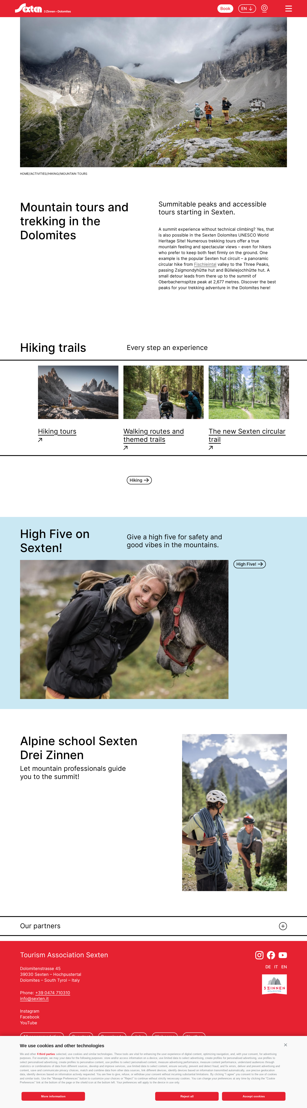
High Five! (246, 564)
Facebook (29, 1016)
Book (225, 8)
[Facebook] (271, 955)
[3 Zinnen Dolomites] (274, 985)
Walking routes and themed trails (153, 435)
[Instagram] (259, 955)
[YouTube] (283, 955)
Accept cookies (254, 1096)
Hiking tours (57, 431)
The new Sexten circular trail (247, 435)
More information (53, 1096)
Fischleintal (205, 264)
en (284, 966)
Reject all (187, 1096)
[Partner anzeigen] (283, 926)
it (276, 966)
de (268, 966)
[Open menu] (288, 8)
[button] (285, 1044)
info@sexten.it (34, 998)
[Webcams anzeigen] (264, 9)
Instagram (29, 1011)
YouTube (28, 1022)
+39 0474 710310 (52, 992)
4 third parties (46, 1054)
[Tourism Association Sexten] (43, 8)
